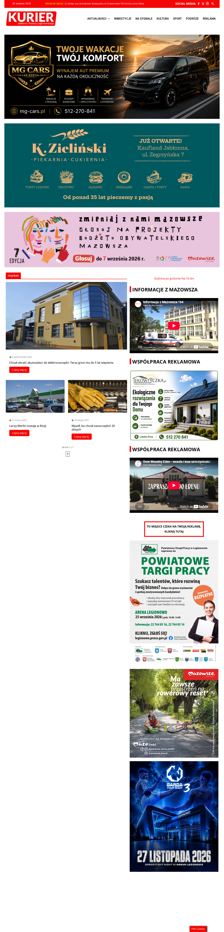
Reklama (209, 18)
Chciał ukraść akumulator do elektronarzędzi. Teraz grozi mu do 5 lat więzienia (61, 363)
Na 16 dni (187, 278)
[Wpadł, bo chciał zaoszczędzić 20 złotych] (97, 396)
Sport (177, 18)
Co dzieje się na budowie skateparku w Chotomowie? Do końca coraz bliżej (104, 3)
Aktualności (96, 18)
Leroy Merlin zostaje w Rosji (27, 426)
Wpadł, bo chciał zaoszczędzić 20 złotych (93, 427)
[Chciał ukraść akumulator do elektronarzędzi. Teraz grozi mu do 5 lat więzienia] (66, 316)
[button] (98, 19)
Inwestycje (122, 18)
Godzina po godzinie (167, 278)
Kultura (163, 18)
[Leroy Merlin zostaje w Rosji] (35, 396)
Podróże (192, 18)
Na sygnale (143, 18)
